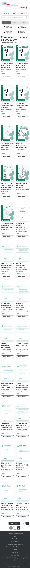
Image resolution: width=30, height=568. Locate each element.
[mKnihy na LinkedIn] (18, 555)
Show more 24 (14, 523)
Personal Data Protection (15, 547)
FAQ (15, 536)
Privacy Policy (11, 559)
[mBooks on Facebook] (15, 555)
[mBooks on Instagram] (12, 555)
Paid (23, 22)
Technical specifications (15, 533)
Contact (15, 552)
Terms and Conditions (15, 544)
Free (14, 22)
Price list (15, 539)
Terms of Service (23, 559)
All (6, 22)
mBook (15, 549)
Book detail (7, 77)
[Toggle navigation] (4, 3)
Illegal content (15, 541)
